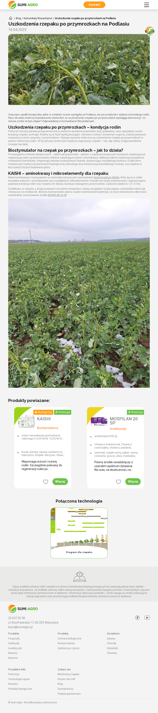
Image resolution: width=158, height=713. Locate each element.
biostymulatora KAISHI (106, 177)
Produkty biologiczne (20, 688)
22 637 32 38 (16, 618)
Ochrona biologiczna (69, 638)
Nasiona (13, 658)
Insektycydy (15, 648)
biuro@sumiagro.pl (20, 627)
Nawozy (12, 653)
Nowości (13, 683)
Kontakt (94, 4)
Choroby (111, 643)
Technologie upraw (19, 679)
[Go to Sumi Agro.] (10, 18)
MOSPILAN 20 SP (57, 195)
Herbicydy (13, 643)
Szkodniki (112, 648)
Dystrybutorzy (65, 688)
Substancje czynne (68, 648)
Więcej (60, 481)
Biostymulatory (66, 643)
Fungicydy (14, 638)
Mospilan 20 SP (124, 421)
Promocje (13, 674)
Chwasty (112, 653)
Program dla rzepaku (79, 552)
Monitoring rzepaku (68, 674)
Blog (60, 683)
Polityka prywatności (69, 693)
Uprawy (111, 638)
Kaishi (44, 419)
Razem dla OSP (66, 679)
